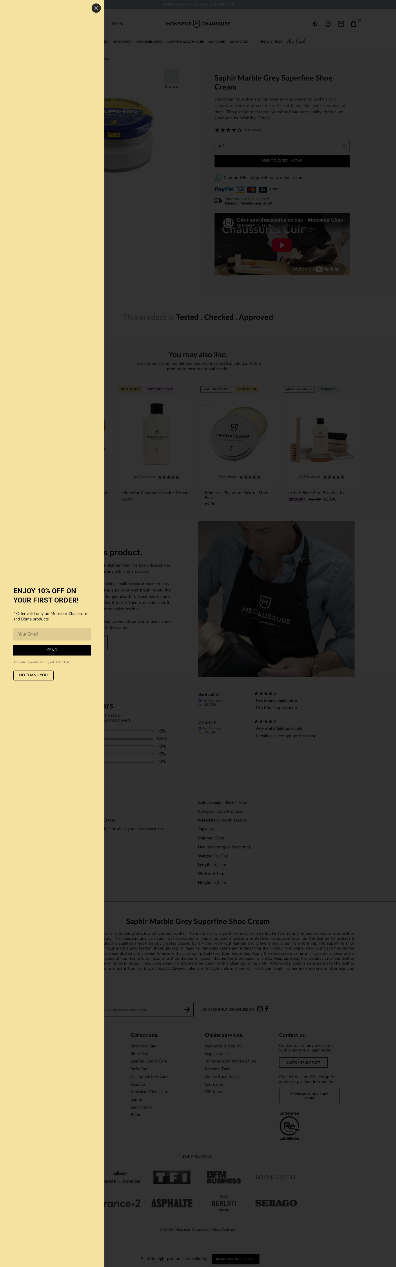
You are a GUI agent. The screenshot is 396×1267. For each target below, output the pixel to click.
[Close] (96, 8)
